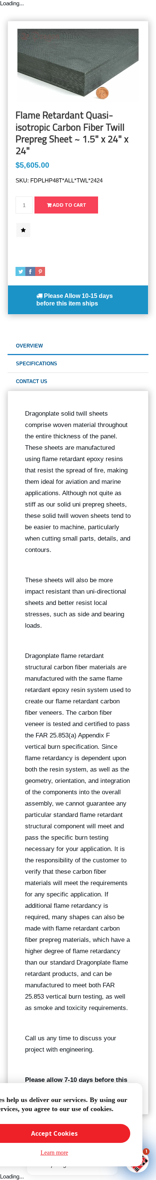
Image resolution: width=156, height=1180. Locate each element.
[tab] (78, 346)
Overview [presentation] (29, 346)
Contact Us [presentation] (31, 381)
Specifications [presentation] (36, 363)
